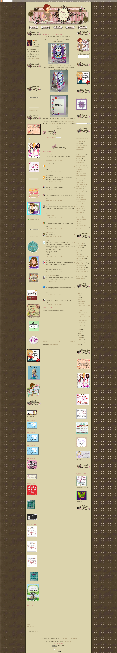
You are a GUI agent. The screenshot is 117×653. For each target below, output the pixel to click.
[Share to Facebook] (60, 137)
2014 (79, 295)
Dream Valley (69, 123)
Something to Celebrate (81, 214)
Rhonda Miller (49, 232)
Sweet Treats (79, 215)
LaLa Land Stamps (80, 258)
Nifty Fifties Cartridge (81, 199)
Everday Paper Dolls (80, 165)
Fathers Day (79, 169)
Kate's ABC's (79, 188)
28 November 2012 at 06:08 (54, 160)
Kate (47, 185)
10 (74, 262)
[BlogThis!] (57, 137)
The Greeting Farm (80, 275)
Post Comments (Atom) (53, 344)
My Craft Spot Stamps (81, 262)
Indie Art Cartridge (80, 182)
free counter (58, 651)
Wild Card (78, 223)
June (80, 331)
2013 (79, 297)
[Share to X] (59, 137)
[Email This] (56, 137)
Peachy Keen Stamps (81, 267)
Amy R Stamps (79, 243)
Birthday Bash (79, 147)
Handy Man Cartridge (81, 175)
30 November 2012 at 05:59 (54, 281)
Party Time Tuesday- (54, 123)
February (81, 339)
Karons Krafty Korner (50, 154)
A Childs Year (79, 140)
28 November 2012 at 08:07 (54, 189)
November (81, 303)
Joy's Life (78, 254)
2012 (79, 299)
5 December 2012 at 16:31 (54, 304)
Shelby (47, 285)
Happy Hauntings (80, 178)
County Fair (79, 158)
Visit (32, 101)
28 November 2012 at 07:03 (54, 171)
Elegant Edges (79, 164)
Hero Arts (78, 250)
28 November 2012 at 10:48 (54, 217)
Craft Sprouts (79, 247)
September (81, 325)
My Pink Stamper (80, 265)
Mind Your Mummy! (83, 320)
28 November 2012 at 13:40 (54, 236)
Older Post (72, 341)
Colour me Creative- (58, 125)
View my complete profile (33, 58)
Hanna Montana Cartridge (82, 177)
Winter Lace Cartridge (81, 225)
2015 (79, 293)
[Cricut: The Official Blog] (34, 219)
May (80, 333)
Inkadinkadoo (79, 252)
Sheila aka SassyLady (50, 193)
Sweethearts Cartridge (81, 217)
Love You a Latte (80, 193)
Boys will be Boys (80, 149)
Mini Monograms (80, 195)
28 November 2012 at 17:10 (54, 256)
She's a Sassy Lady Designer (54, 140)
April (80, 335)
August (81, 327)
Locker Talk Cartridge (81, 191)
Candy (35, 40)
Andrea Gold (67, 641)
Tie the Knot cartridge (81, 219)
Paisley (77, 204)
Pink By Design (79, 269)
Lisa (46, 204)
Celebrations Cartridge (81, 154)
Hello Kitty (78, 180)
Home (59, 341)
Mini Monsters (79, 197)
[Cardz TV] (34, 269)
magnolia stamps (80, 278)
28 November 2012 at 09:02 (54, 200)
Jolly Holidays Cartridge (81, 184)
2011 (79, 344)
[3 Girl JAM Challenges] (34, 158)
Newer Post (45, 341)
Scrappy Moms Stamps (81, 271)
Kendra (47, 298)
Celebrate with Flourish (81, 152)
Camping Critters (80, 151)
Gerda (47, 221)
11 (74, 277)
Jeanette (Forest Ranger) (51, 275)
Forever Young (79, 171)
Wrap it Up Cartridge (80, 228)
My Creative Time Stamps (57, 138)
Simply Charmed (80, 210)
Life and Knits (49, 163)
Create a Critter (79, 160)
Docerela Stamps (80, 249)
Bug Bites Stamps (80, 245)
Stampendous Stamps (81, 273)
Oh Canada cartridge (80, 201)
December (81, 301)
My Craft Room (30, 626)
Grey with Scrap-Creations (68, 121)
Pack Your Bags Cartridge (82, 203)
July (80, 329)
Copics (48, 138)
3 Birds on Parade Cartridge (82, 138)
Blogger (36, 631)
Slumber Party (79, 212)
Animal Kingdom (80, 141)
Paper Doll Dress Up (80, 206)
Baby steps (78, 143)
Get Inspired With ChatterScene (68, 638)
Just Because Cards (80, 186)
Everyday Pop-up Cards (81, 167)
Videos (28, 624)
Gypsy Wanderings (80, 173)
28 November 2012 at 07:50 (54, 181)
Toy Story (78, 221)
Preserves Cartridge (80, 208)
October (81, 322)
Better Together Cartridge (81, 145)
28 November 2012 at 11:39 (54, 228)
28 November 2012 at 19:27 (54, 271)
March (80, 337)
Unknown (48, 175)
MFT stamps (79, 260)
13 (74, 300)
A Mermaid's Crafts (50, 215)
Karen (47, 260)
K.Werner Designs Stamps (82, 256)
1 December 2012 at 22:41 (54, 294)
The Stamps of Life (80, 276)
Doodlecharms (79, 162)
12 (74, 287)
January (81, 341)
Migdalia (47, 240)
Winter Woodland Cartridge (82, 227)
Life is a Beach (79, 190)
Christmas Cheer (80, 156)
